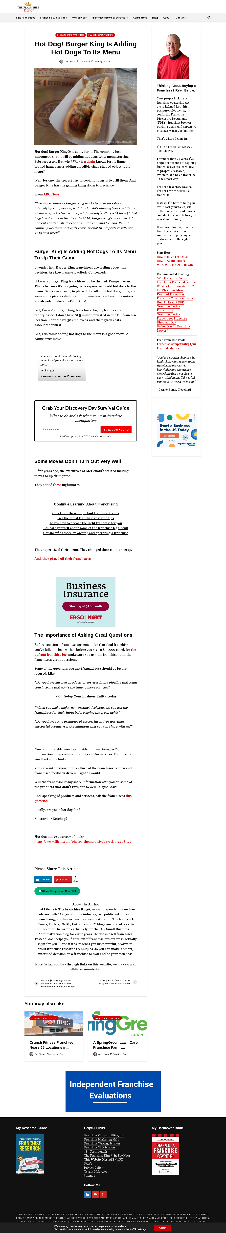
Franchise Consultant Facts (175, 298)
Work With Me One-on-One (175, 265)
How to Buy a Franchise (172, 257)
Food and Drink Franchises (70, 35)
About (167, 17)
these (57, 485)
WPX (119, 1160)
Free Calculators (168, 348)
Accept (162, 1227)
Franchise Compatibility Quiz (176, 344)
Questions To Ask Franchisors (168, 308)
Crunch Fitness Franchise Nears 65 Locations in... (51, 1045)
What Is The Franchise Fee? (175, 286)
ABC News (52, 194)
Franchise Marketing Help (101, 1140)
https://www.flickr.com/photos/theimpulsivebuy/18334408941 (82, 842)
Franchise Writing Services (102, 1143)
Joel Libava (69, 61)
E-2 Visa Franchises (170, 290)
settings (142, 1229)
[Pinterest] (103, 1194)
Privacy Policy (93, 1168)
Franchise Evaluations (53, 17)
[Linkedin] (87, 1194)
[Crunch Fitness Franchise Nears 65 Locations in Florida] (53, 1023)
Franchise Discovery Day (172, 320)
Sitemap (89, 1176)
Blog (155, 17)
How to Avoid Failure (171, 261)
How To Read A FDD (170, 302)
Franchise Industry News (100, 35)
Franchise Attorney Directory (110, 17)
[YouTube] (95, 1194)
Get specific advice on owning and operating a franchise (85, 533)
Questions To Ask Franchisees (168, 316)
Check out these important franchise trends (85, 513)
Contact (181, 17)
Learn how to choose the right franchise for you (86, 523)
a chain (89, 162)
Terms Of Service (95, 1172)
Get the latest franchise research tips (86, 518)
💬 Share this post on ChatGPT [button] (57, 891)
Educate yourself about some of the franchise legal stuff (85, 528)
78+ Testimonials (96, 1152)
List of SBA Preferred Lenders (177, 282)
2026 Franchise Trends (172, 278)
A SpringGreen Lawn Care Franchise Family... (115, 1045)
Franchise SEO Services (99, 1147)
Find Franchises (25, 17)
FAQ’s (88, 1164)
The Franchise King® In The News (107, 1156)
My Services (79, 17)
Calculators (140, 17)
